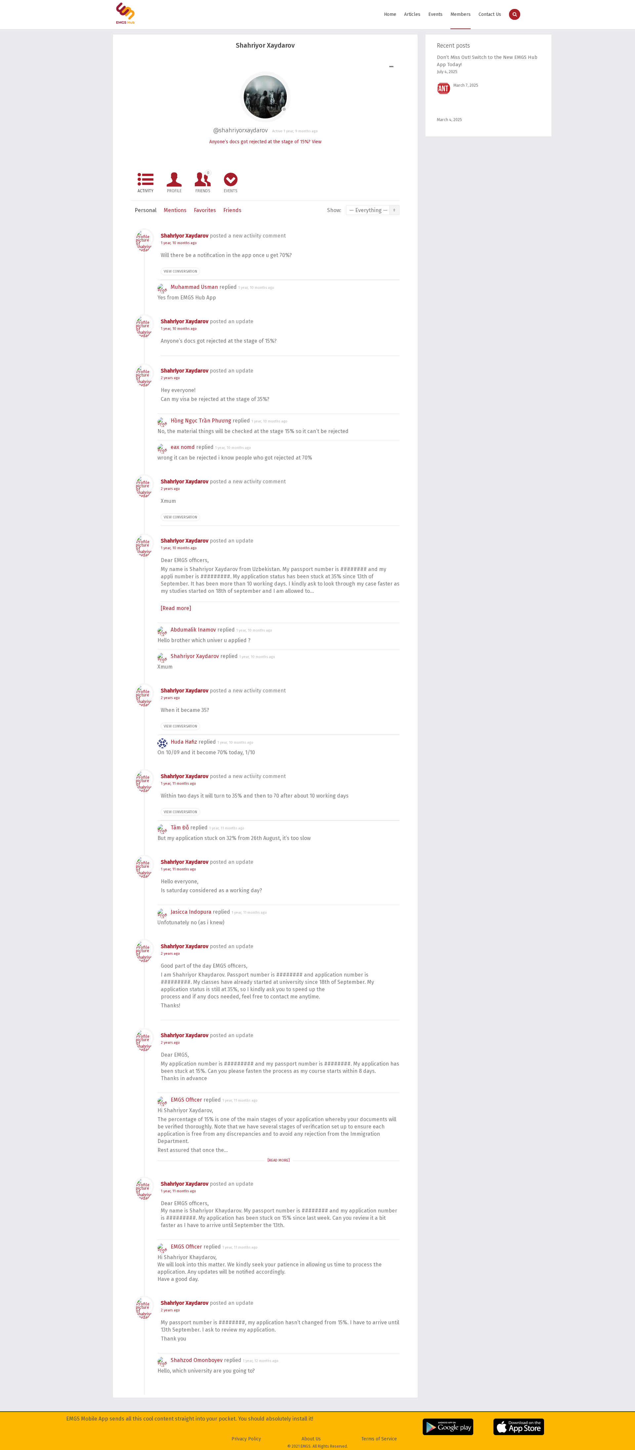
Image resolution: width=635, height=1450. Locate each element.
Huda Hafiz (184, 742)
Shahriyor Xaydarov (184, 236)
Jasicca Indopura (191, 912)
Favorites (205, 210)
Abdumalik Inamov (193, 630)
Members (460, 14)
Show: (334, 210)
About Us (311, 1439)
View (316, 142)
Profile (174, 191)
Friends (202, 182)
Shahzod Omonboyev (197, 1360)
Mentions (175, 210)
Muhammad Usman (194, 287)
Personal (145, 210)
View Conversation (180, 271)
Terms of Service (379, 1439)
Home (390, 14)
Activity (145, 191)
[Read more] (176, 608)
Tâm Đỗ (180, 827)
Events (435, 14)
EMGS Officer (186, 1100)
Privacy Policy (246, 1439)
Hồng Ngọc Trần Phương (201, 420)
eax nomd (183, 447)
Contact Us (490, 14)
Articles (412, 14)
